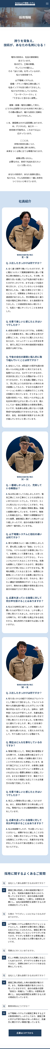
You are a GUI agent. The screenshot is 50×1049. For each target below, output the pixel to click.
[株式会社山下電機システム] (25, 3)
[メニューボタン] (47, 3)
